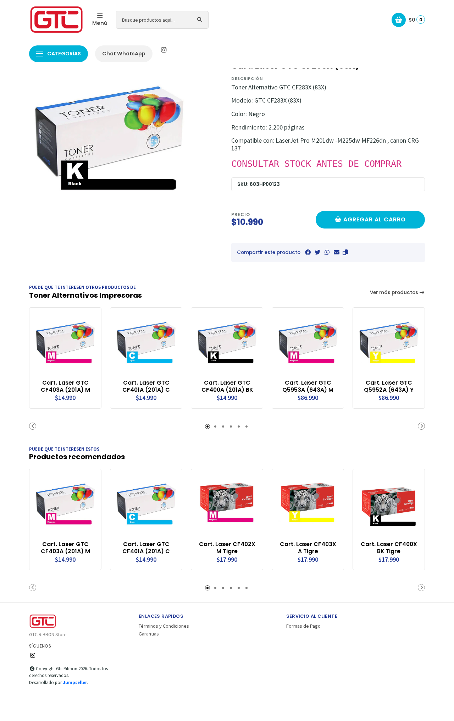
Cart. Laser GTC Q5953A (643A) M (307, 386)
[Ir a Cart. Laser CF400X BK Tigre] (389, 505)
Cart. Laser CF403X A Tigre (308, 548)
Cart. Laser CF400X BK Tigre (389, 548)
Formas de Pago (303, 625)
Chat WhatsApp (123, 53)
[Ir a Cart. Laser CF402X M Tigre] (227, 505)
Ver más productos (394, 292)
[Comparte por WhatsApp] (327, 252)
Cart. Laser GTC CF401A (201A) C (146, 386)
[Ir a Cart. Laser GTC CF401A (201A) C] (146, 343)
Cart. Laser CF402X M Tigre (227, 548)
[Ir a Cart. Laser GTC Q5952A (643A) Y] (389, 343)
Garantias (149, 633)
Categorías (63, 53)
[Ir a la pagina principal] (56, 20)
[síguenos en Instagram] (163, 50)
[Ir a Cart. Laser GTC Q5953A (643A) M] (308, 343)
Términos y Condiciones (164, 625)
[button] (345, 252)
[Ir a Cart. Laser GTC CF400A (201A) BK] (227, 343)
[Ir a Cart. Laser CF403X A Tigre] (308, 505)
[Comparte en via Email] (336, 252)
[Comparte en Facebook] (307, 252)
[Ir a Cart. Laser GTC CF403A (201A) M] (65, 343)
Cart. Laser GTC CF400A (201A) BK (227, 386)
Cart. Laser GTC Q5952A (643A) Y (389, 386)
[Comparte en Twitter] (317, 252)
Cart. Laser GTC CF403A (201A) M (65, 386)
